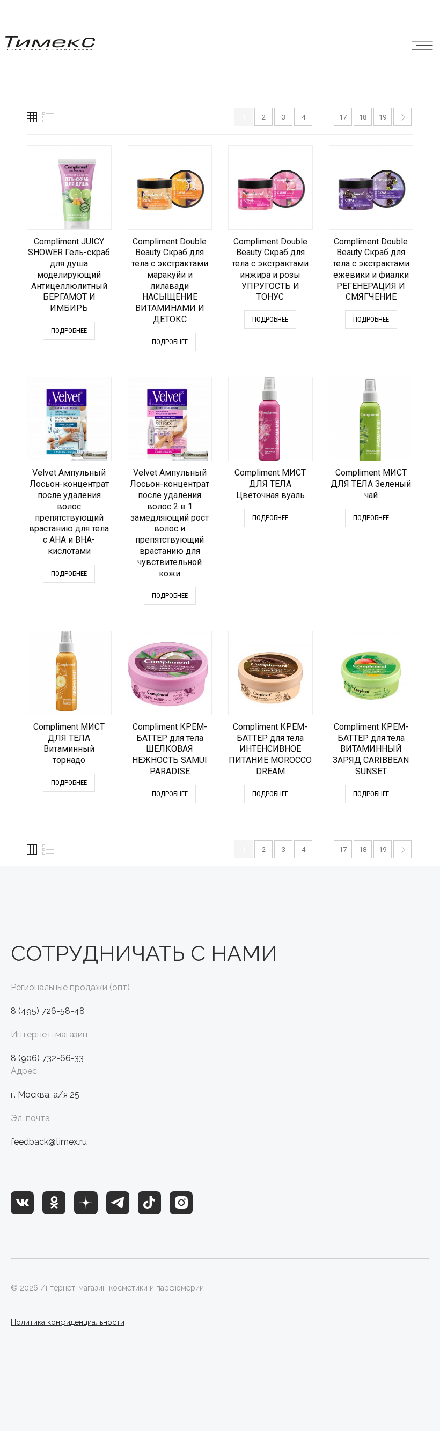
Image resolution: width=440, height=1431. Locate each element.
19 (382, 117)
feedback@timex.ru (49, 1142)
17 (343, 117)
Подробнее (69, 331)
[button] (422, 43)
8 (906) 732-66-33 (47, 1058)
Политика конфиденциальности (67, 1322)
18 (362, 117)
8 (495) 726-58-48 (48, 1011)
